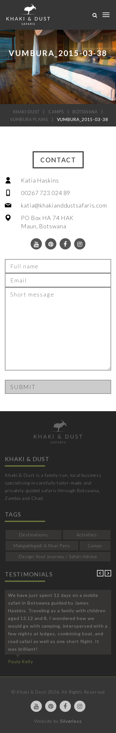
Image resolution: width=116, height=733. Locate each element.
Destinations (33, 534)
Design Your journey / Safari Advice (58, 556)
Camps (95, 545)
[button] (101, 574)
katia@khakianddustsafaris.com (64, 205)
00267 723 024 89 (45, 192)
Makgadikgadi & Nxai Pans (42, 545)
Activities (86, 534)
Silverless (71, 721)
